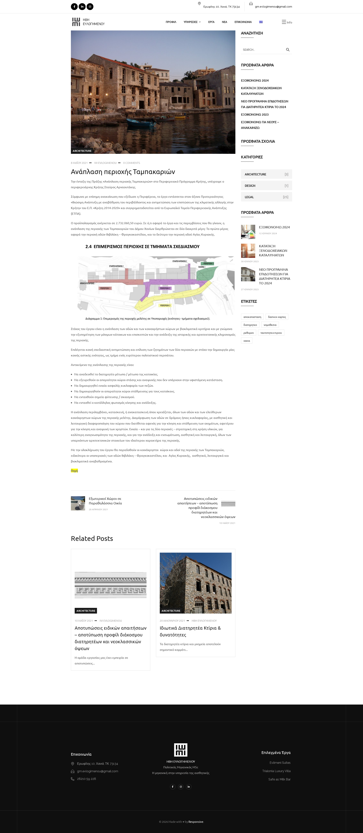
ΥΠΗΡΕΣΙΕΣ (191, 21)
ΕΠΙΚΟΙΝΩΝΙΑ (243, 21)
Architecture (82, 150)
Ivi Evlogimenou (105, 162)
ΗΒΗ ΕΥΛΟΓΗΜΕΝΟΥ (204, 620)
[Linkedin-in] (189, 786)
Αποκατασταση (252, 316)
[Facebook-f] (172, 786)
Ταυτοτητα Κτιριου (271, 332)
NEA (224, 21)
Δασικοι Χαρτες (277, 316)
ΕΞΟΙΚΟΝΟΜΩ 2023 (255, 114)
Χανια (247, 340)
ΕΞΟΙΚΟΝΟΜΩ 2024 (255, 80)
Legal (249, 197)
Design (250, 185)
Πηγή (74, 470)
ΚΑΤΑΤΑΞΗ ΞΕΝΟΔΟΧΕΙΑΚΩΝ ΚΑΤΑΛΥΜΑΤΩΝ (273, 250)
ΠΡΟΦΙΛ (171, 21)
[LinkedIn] (82, 6)
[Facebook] (74, 6)
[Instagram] (90, 6)
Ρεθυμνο (249, 332)
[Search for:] (266, 49)
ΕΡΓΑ (211, 21)
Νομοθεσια (270, 324)
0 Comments (131, 162)
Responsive (195, 821)
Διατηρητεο (250, 324)
